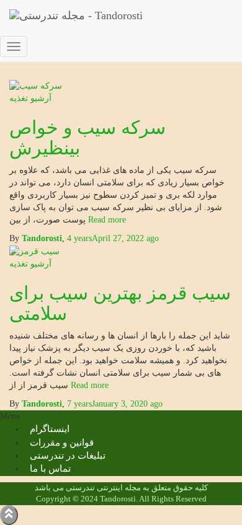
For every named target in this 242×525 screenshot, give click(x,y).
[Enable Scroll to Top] (9, 515)
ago (115, 403)
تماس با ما (50, 469)
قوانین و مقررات (62, 443)
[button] (121, 416)
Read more (88, 385)
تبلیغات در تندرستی (67, 456)
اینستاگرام (49, 429)
